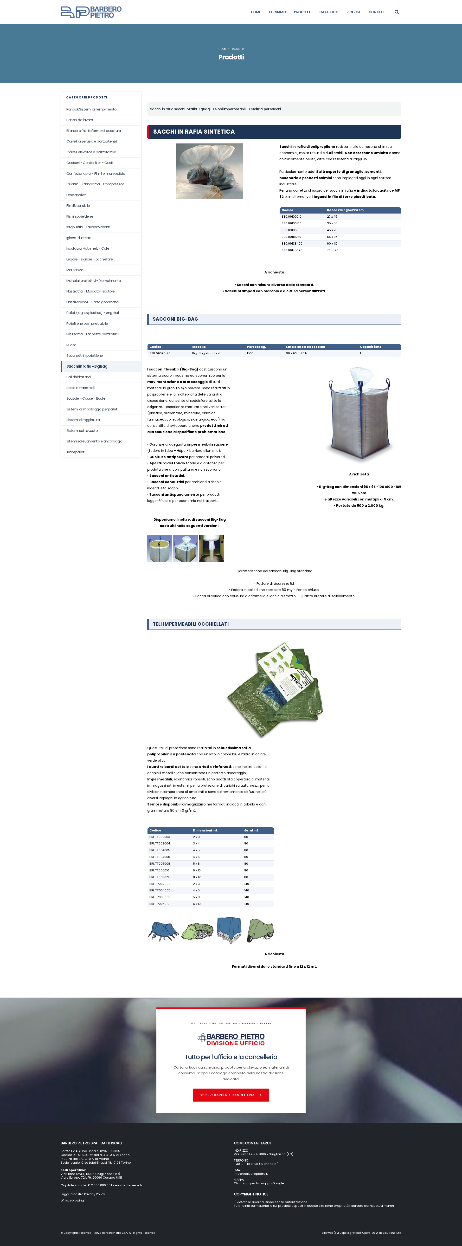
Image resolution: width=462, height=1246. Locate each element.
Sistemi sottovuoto (82, 430)
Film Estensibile (78, 205)
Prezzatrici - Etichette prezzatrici (92, 334)
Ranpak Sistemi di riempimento (91, 109)
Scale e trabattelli (80, 387)
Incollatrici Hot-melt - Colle (87, 248)
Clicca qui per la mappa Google (259, 1183)
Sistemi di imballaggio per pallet (91, 409)
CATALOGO (328, 12)
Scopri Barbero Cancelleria (227, 1095)
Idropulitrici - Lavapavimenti (88, 226)
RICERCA (353, 12)
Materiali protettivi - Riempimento (93, 280)
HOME (256, 12)
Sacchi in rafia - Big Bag (86, 366)
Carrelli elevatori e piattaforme (91, 152)
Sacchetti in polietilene (84, 355)
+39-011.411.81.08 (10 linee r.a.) (256, 1164)
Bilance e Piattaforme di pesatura (93, 130)
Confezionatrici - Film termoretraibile (95, 173)
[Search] (397, 12)
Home (222, 49)
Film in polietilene (79, 216)
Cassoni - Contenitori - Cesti (89, 162)
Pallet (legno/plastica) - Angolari (92, 312)
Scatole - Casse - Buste (86, 398)
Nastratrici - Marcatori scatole (90, 291)
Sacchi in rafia (161, 109)
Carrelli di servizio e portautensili (91, 141)
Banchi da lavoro (79, 119)
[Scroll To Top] (454, 1240)
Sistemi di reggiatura (83, 419)
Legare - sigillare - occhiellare (89, 259)
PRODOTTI (302, 12)
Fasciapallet (76, 194)
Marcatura (74, 269)
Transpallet (75, 451)
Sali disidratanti (78, 376)
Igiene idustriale (78, 237)
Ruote (71, 344)
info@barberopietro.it (251, 1174)
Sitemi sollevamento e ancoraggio (94, 441)
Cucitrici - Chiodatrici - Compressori (95, 184)
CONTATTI (377, 12)
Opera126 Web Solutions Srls (381, 1233)
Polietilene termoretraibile (87, 323)
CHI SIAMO (277, 12)
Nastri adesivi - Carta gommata (92, 302)
